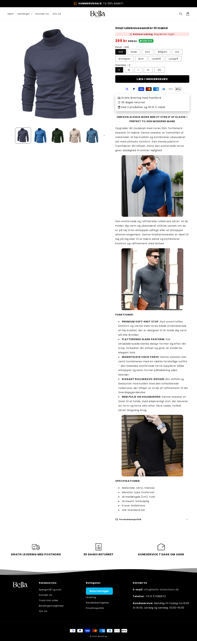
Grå (121, 51)
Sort (147, 51)
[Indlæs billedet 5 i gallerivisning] (92, 135)
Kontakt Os (45, 595)
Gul (177, 51)
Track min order (48, 600)
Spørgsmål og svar (50, 589)
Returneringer (99, 591)
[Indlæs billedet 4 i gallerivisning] (75, 135)
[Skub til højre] (104, 135)
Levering (91, 597)
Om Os (43, 611)
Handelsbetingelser (97, 602)
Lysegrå (173, 58)
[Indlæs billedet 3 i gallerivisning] (57, 135)
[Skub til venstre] (11, 135)
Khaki (134, 51)
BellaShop (102, 636)
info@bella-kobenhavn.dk (161, 589)
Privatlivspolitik (95, 608)
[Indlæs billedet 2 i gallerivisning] (40, 135)
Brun (141, 58)
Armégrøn (125, 58)
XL (148, 69)
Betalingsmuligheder (51, 605)
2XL (160, 69)
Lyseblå (156, 58)
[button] (181, 13)
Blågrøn (162, 51)
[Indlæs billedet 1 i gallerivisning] (23, 135)
